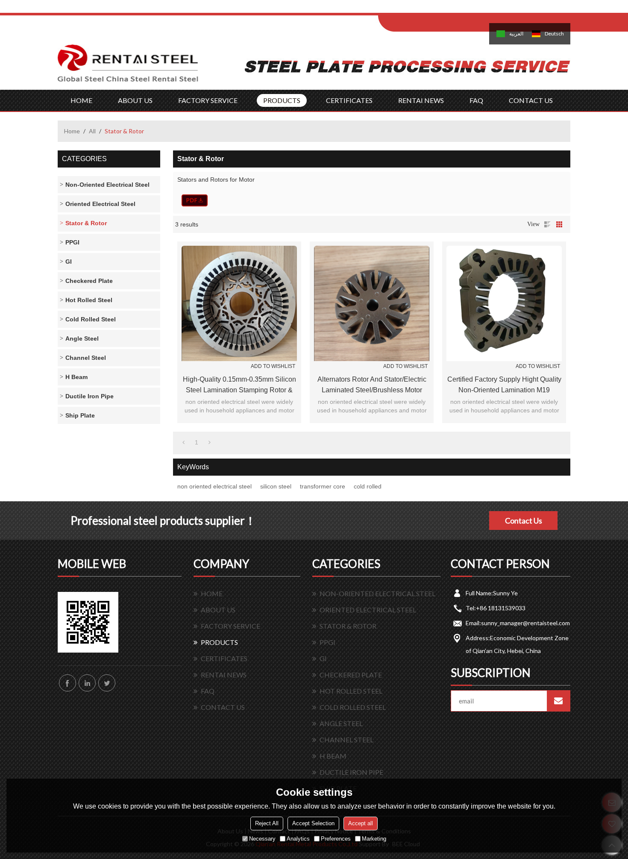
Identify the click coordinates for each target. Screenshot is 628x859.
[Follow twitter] (106, 682)
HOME (81, 100)
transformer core (322, 486)
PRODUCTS (281, 100)
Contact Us (523, 520)
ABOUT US (135, 100)
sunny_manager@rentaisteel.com (525, 623)
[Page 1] (183, 442)
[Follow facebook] (67, 682)
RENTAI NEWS (421, 100)
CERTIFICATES (349, 100)
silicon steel (275, 486)
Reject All (267, 823)
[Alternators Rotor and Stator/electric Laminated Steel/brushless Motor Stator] (371, 303)
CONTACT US (531, 100)
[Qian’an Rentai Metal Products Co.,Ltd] (128, 67)
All (92, 131)
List (547, 224)
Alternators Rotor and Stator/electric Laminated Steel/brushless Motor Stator (371, 385)
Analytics (298, 838)
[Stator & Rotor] (195, 200)
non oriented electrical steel (214, 486)
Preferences (336, 838)
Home (72, 131)
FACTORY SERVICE (208, 100)
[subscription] (558, 701)
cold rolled (367, 486)
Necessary (262, 838)
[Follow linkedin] (87, 682)
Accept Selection (313, 823)
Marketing (374, 838)
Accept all (360, 823)
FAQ (476, 100)
